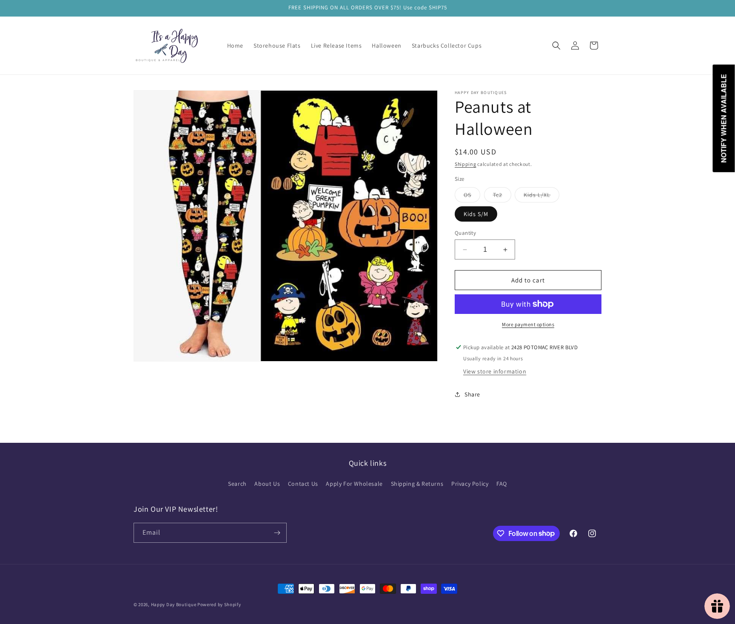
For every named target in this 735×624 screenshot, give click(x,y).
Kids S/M (476, 214)
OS (472, 196)
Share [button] (472, 394)
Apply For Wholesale (354, 483)
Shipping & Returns (417, 483)
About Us (267, 483)
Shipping (465, 164)
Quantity (465, 232)
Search (237, 483)
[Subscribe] (277, 533)
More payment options (528, 324)
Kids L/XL (541, 196)
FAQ (501, 483)
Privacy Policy (469, 483)
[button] (556, 45)
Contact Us (303, 483)
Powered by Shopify (219, 604)
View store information (494, 371)
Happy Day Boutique (174, 604)
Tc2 (502, 196)
